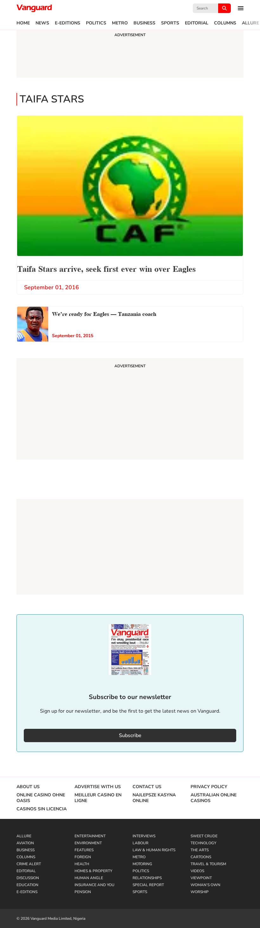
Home (23, 23)
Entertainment (90, 836)
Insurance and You (94, 884)
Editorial (196, 23)
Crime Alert (28, 863)
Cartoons (201, 856)
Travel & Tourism (208, 863)
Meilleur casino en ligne (98, 798)
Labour (140, 843)
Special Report (148, 884)
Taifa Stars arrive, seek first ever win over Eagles (106, 268)
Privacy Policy (209, 787)
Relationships (147, 877)
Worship (200, 891)
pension (83, 891)
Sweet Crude (204, 836)
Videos (197, 870)
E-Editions (67, 23)
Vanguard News (34, 8)
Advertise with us (98, 787)
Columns (225, 23)
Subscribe (130, 735)
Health (82, 863)
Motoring (142, 863)
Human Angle (89, 877)
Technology (203, 843)
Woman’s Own (205, 884)
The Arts (200, 850)
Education (27, 884)
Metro (120, 23)
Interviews (144, 836)
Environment (88, 843)
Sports (170, 23)
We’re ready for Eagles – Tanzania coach (104, 313)
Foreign (83, 856)
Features (84, 850)
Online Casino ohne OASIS (40, 798)
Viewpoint (201, 877)
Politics (96, 23)
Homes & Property (93, 870)
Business (144, 23)
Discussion (27, 877)
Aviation (25, 843)
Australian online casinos (214, 798)
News (42, 23)
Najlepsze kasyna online (154, 798)
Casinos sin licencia (41, 809)
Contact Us (147, 787)
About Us (28, 787)
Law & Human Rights (154, 850)
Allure (250, 23)
